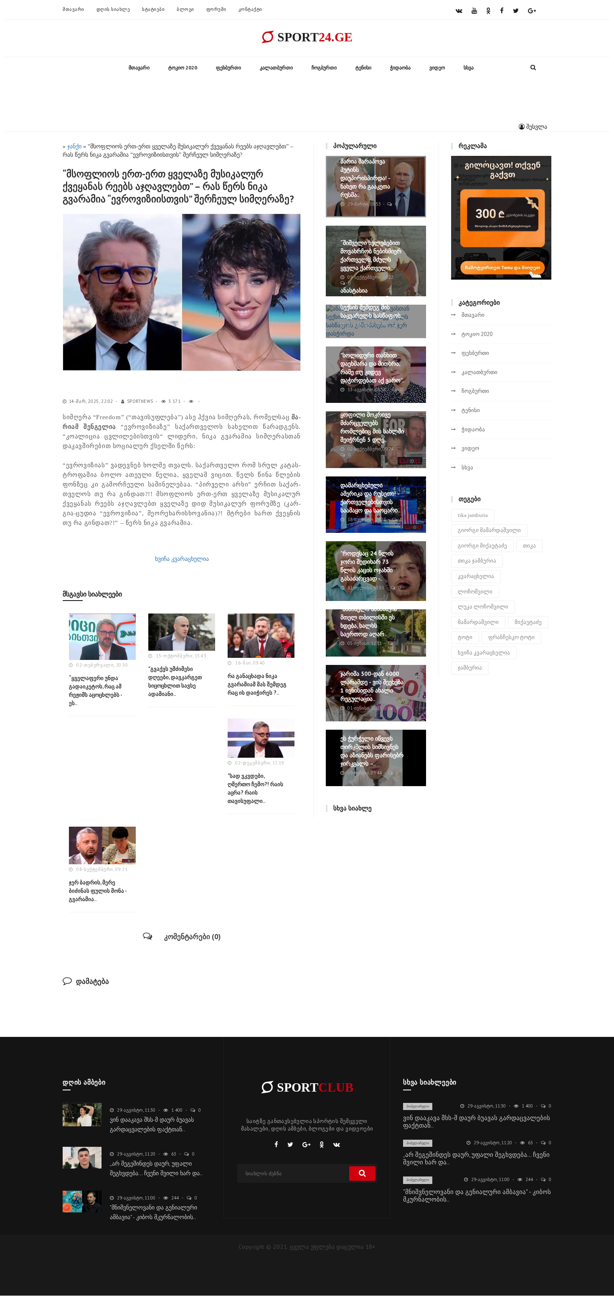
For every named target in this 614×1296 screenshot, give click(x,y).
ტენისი (363, 67)
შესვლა (536, 127)
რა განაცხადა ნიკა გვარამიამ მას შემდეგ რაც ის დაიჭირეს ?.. (257, 684)
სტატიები (153, 9)
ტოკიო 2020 (182, 67)
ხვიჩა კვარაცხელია (182, 559)
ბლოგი (185, 9)
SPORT (313, 37)
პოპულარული (417, 1106)
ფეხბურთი (228, 67)
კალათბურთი (276, 67)
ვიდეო (437, 67)
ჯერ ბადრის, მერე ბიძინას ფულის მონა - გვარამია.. (98, 891)
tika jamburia (473, 515)
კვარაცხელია (476, 576)
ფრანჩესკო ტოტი (511, 637)
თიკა (529, 545)
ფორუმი (216, 9)
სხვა (469, 67)
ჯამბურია (470, 668)
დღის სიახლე (113, 9)
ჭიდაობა (400, 67)
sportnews (140, 401)
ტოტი (465, 637)
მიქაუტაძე (528, 622)
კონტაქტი (250, 9)
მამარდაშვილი (478, 622)
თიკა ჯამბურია (477, 561)
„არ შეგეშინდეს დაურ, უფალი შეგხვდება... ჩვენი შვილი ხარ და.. (476, 1158)
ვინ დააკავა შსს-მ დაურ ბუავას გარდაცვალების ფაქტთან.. (476, 1121)
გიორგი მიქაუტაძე (482, 545)
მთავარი (73, 9)
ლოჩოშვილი (475, 591)
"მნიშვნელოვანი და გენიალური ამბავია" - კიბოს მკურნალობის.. (477, 1195)
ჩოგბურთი (324, 67)
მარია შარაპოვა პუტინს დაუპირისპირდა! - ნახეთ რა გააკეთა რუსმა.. (365, 178)
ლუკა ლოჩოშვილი (483, 606)
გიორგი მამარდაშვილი (489, 530)
